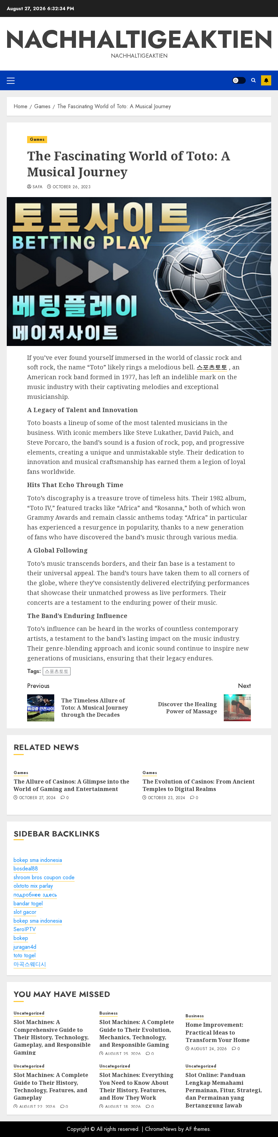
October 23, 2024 (166, 798)
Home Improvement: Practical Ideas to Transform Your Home (217, 1032)
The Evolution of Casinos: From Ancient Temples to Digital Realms (198, 785)
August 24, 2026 (209, 1049)
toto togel (25, 955)
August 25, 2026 (123, 1054)
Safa (37, 187)
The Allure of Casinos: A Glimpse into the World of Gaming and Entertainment (71, 785)
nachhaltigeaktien (139, 39)
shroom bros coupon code (44, 877)
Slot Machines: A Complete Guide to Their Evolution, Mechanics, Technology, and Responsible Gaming (136, 1033)
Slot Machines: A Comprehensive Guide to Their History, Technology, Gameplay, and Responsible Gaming (52, 1037)
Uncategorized (29, 1013)
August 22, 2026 (37, 1107)
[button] (11, 80)
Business (108, 1013)
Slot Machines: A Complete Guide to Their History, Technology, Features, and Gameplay (51, 1086)
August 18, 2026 (123, 1107)
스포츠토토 (56, 671)
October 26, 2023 (72, 187)
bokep (21, 938)
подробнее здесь (35, 895)
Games (37, 139)
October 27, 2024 (37, 798)
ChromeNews (161, 1129)
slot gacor (25, 912)
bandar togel (28, 903)
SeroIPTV (25, 929)
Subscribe (266, 80)
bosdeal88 (26, 868)
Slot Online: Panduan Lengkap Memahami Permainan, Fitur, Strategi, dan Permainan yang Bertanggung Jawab (223, 1090)
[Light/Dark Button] (239, 80)
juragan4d (25, 947)
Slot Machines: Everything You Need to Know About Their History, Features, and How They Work (136, 1086)
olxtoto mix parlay (33, 886)
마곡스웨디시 (30, 964)
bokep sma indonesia (38, 860)
